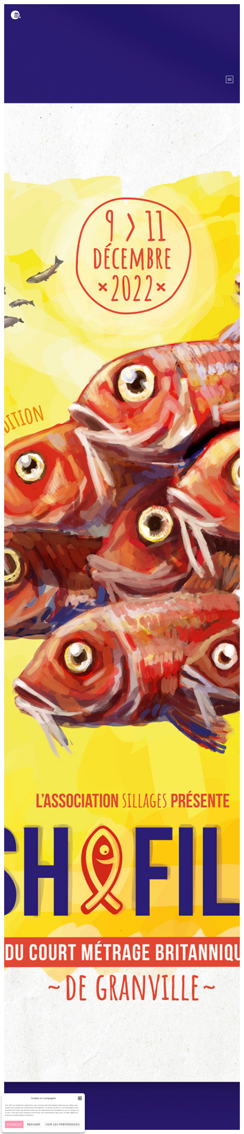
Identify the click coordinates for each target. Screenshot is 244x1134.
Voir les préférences (62, 1124)
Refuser (33, 1124)
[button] (79, 1098)
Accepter (14, 1124)
